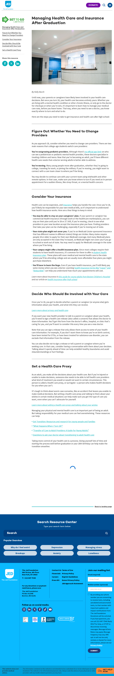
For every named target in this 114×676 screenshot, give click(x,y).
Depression (57, 547)
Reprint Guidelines (70, 577)
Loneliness (93, 553)
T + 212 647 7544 (29, 578)
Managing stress (94, 547)
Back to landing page (103, 507)
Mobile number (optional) (98, 584)
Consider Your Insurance (11, 39)
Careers (55, 577)
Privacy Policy (68, 573)
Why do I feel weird (20, 547)
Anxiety (57, 553)
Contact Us (56, 570)
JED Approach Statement (72, 583)
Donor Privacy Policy (70, 580)
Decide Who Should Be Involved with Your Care (11, 44)
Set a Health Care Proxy (11, 50)
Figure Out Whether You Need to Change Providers (12, 34)
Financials (56, 573)
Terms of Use (67, 570)
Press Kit (55, 580)
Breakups (20, 553)
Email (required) (94, 574)
